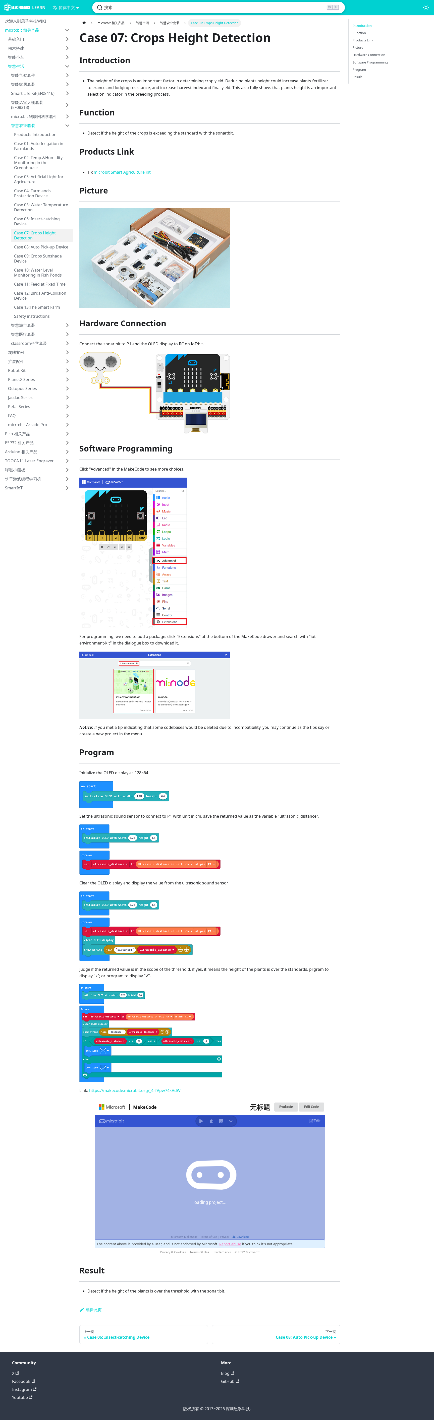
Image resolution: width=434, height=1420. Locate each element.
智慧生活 (16, 66)
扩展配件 (16, 361)
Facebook (21, 1381)
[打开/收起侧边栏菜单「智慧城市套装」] (67, 325)
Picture (358, 47)
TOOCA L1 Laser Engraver (29, 461)
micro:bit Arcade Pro (27, 424)
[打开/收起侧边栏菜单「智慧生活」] (67, 66)
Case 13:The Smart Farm (37, 307)
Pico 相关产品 (17, 433)
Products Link (363, 40)
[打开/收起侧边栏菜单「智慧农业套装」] (67, 125)
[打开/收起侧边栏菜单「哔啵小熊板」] (67, 470)
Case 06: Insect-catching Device (37, 221)
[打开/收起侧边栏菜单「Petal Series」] (67, 407)
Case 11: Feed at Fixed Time (40, 284)
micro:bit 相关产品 (22, 30)
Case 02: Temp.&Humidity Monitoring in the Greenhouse (38, 162)
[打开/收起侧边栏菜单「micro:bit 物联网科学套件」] (67, 116)
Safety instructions (32, 316)
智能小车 (16, 57)
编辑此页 (94, 1310)
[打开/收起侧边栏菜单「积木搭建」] (67, 48)
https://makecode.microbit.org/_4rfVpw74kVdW (135, 1090)
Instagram (22, 1389)
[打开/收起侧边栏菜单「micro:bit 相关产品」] (67, 30)
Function (359, 33)
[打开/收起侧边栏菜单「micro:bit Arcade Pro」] (67, 425)
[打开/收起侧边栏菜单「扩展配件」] (67, 361)
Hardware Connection (369, 54)
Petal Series (19, 406)
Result (357, 77)
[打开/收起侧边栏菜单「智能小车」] (67, 57)
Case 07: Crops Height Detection (35, 235)
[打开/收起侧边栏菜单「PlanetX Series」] (67, 379)
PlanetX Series (21, 379)
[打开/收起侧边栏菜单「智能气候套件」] (67, 75)
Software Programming (370, 62)
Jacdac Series (20, 397)
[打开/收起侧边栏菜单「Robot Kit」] (67, 370)
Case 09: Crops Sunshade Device (38, 258)
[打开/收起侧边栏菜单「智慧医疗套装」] (67, 334)
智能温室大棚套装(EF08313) (27, 105)
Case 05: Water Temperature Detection (41, 207)
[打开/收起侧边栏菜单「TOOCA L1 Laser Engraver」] (67, 461)
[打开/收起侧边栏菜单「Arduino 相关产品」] (67, 452)
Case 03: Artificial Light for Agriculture (39, 179)
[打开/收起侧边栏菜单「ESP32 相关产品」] (67, 443)
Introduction (362, 25)
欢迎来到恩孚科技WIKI (25, 21)
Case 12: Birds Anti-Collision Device (40, 295)
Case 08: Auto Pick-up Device (41, 247)
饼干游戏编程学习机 (23, 479)
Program (359, 69)
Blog (225, 1373)
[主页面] (84, 23)
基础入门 (16, 39)
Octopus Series (22, 388)
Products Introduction (35, 134)
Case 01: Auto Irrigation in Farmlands (38, 146)
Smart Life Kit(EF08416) (33, 93)
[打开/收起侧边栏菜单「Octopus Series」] (67, 388)
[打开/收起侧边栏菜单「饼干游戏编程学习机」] (67, 479)
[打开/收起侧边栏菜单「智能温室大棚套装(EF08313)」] (67, 104)
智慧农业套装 (23, 125)
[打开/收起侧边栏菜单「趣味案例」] (67, 352)
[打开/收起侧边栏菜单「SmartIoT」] (67, 488)
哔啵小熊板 (15, 470)
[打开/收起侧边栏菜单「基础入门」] (67, 39)
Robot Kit (17, 370)
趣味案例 (16, 352)
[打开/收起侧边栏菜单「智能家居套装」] (67, 84)
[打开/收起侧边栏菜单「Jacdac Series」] (67, 398)
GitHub (228, 1381)
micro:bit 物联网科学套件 (34, 116)
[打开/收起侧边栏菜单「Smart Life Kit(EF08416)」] (67, 93)
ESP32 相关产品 (19, 442)
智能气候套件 (23, 75)
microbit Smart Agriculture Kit (122, 172)
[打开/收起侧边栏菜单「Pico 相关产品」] (67, 434)
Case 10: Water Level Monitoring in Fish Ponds (38, 272)
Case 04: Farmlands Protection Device (32, 193)
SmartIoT (14, 488)
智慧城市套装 (23, 325)
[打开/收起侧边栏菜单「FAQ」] (67, 416)
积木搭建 (16, 48)
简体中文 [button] (67, 7)
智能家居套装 (23, 84)
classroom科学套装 (29, 343)
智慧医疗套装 (23, 334)
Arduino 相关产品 (21, 452)
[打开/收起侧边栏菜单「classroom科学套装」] (67, 343)
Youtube (20, 1397)
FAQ (12, 415)
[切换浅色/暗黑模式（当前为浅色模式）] (426, 8)
